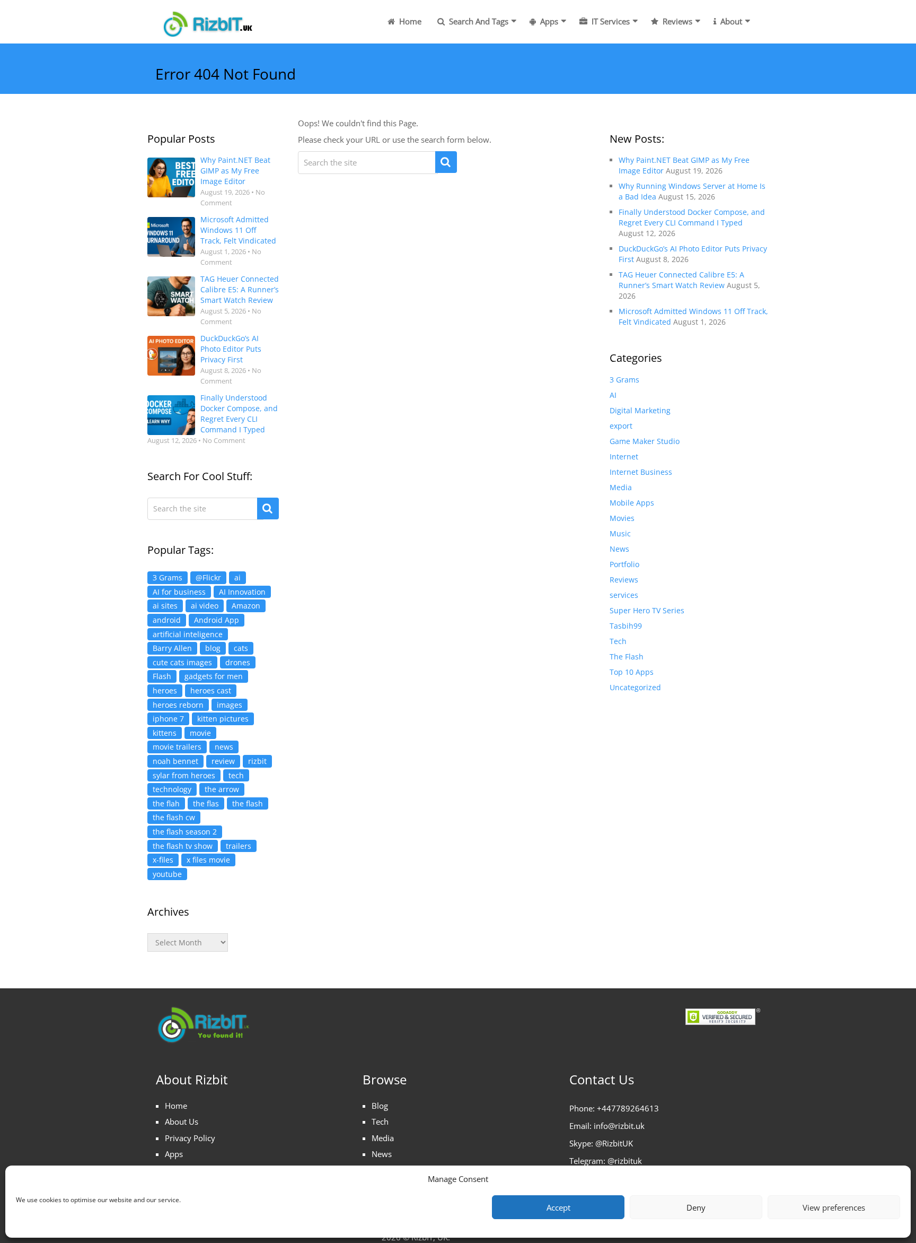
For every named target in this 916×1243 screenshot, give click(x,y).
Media (621, 487)
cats (241, 648)
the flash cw (174, 817)
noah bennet (175, 761)
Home (409, 21)
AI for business (179, 592)
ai (237, 577)
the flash (247, 803)
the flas (206, 803)
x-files (163, 860)
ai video (204, 606)
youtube (167, 874)
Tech (618, 641)
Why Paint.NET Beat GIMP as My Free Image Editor (235, 170)
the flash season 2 (185, 832)
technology (172, 789)
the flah (166, 803)
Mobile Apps (632, 503)
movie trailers (177, 747)
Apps (548, 21)
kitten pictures (223, 719)
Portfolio (624, 564)
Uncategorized (635, 687)
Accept (558, 1207)
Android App (216, 620)
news (224, 747)
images (229, 705)
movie (200, 733)
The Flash (627, 656)
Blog (380, 1105)
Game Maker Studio (645, 441)
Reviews (676, 21)
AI (613, 395)
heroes (165, 690)
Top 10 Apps (632, 672)
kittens (165, 733)
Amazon (246, 606)
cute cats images (182, 662)
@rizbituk (624, 1160)
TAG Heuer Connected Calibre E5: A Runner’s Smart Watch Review (239, 289)
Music (620, 533)
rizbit (257, 761)
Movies (622, 518)
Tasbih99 (626, 626)
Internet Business (641, 472)
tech (236, 775)
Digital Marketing (640, 410)
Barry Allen (172, 648)
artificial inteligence (188, 634)
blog (213, 648)
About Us (181, 1121)
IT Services (609, 21)
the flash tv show (183, 846)
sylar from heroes (184, 775)
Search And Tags (477, 21)
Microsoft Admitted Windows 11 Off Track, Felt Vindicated (238, 230)
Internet (624, 456)
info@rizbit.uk (619, 1125)
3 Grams (167, 577)
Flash (162, 676)
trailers (238, 846)
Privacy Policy (190, 1138)
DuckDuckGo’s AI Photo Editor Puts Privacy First (230, 348)
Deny (696, 1207)
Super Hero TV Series (647, 610)
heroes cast (210, 690)
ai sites (165, 606)
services (624, 595)
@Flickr (208, 577)
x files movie (208, 860)
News (619, 549)
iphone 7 (168, 719)
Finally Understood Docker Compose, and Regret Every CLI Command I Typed (239, 413)
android (167, 620)
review (223, 761)
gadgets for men (213, 676)
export (621, 426)
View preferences (834, 1207)
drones (237, 662)
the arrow (222, 789)
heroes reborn (178, 705)
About (730, 21)
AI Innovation (242, 592)
